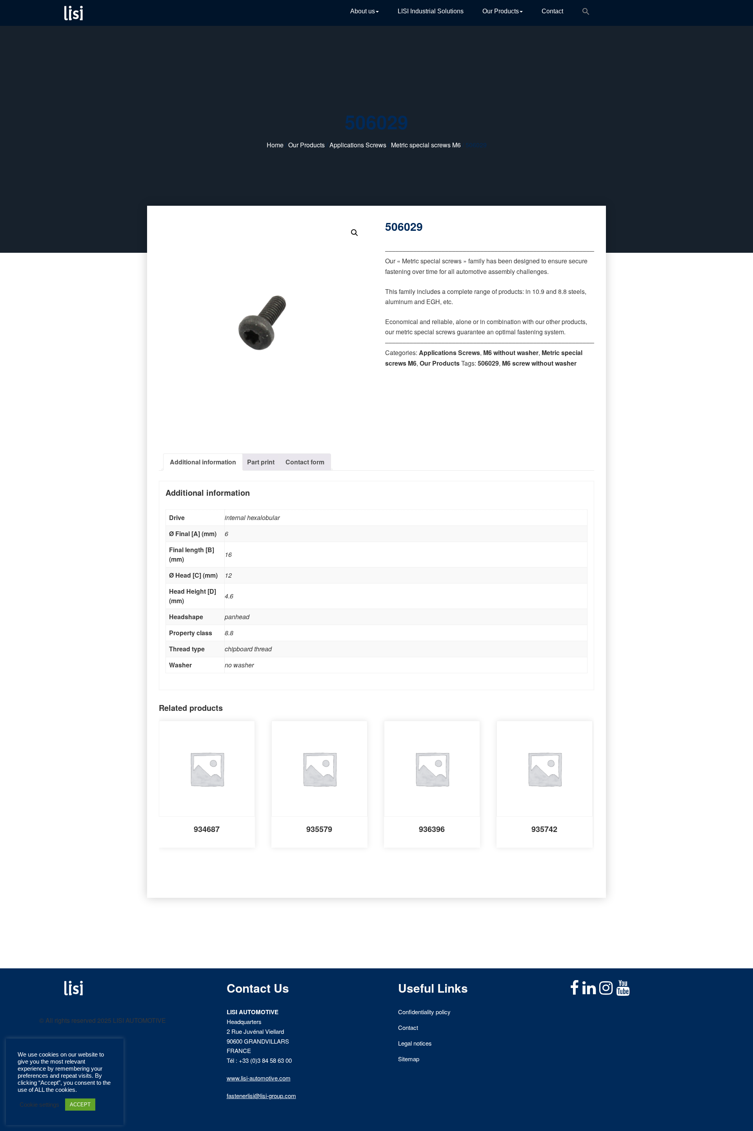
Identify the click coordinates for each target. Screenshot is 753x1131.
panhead (237, 616)
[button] (586, 12)
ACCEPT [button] (80, 1104)
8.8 (229, 632)
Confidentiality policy (424, 1012)
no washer (239, 664)
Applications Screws (357, 144)
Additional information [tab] (203, 461)
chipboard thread (248, 648)
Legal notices (415, 1043)
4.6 (229, 595)
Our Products (500, 11)
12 (228, 575)
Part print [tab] (261, 461)
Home (275, 144)
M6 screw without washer (539, 363)
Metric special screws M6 (426, 144)
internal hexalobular (252, 517)
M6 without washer (510, 352)
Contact (552, 11)
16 (228, 554)
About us (362, 11)
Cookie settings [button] (39, 1105)
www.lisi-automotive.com (259, 1078)
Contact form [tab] (305, 461)
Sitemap (408, 1059)
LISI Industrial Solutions (431, 11)
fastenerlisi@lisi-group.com (261, 1095)
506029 (488, 363)
